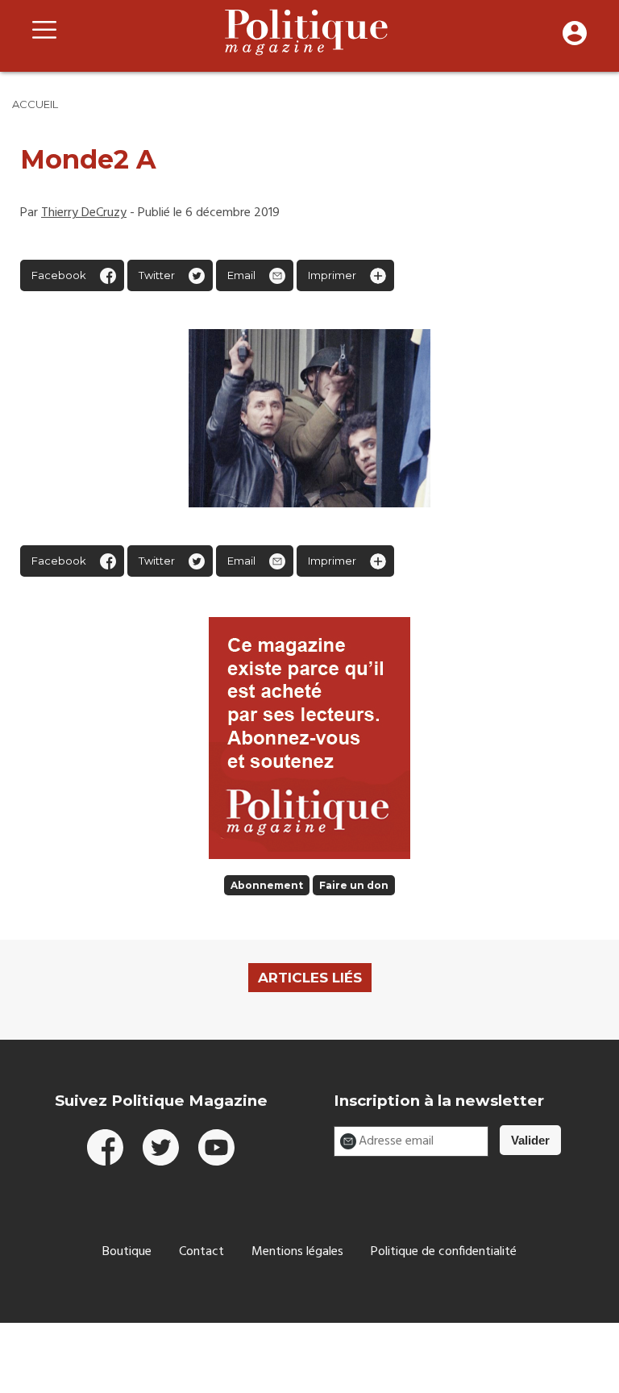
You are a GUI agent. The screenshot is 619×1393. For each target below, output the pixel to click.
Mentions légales (297, 1251)
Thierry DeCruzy (84, 212)
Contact (201, 1251)
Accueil (35, 104)
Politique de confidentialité (444, 1251)
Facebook (58, 275)
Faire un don (353, 885)
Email (241, 275)
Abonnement (267, 885)
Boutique (127, 1251)
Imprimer (332, 275)
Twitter (157, 275)
